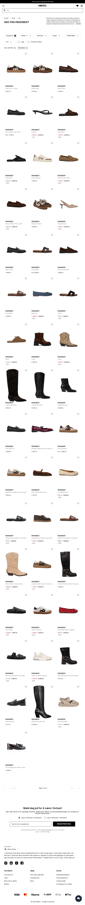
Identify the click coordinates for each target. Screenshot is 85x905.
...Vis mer (78, 23)
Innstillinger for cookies (64, 884)
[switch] (20, 41)
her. (49, 831)
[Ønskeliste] (77, 5)
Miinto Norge (11, 849)
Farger (54, 35)
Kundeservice (34, 878)
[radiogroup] (42, 818)
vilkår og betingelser (46, 830)
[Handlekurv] (81, 5)
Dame (13, 18)
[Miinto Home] (42, 6)
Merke (24, 35)
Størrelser (40, 35)
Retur (32, 881)
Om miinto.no (8, 875)
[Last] (79, 788)
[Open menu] (3, 5)
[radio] (19, 818)
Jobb (6, 878)
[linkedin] (11, 863)
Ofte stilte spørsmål (36, 875)
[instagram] (5, 863)
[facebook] (22, 863)
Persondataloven (62, 878)
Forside (6, 18)
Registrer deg (64, 824)
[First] (5, 788)
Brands (6, 884)
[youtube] (16, 863)
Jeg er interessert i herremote (57, 818)
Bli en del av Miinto (10, 881)
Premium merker (36, 42)
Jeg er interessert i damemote (31, 818)
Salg (22, 42)
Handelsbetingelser (62, 875)
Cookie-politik (61, 881)
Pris (7, 42)
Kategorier (9, 35)
